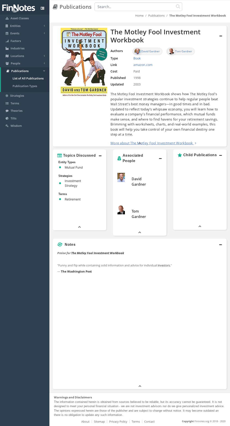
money (144, 104)
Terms (136, 421)
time (128, 134)
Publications (156, 15)
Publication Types (25, 86)
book (114, 129)
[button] (140, 86)
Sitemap (99, 421)
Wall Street (119, 104)
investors (164, 265)
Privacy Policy (118, 421)
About (85, 421)
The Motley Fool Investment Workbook (140, 94)
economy (175, 109)
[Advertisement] (204, 316)
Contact (149, 421)
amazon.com (143, 65)
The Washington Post (76, 271)
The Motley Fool (202, 94)
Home (139, 15)
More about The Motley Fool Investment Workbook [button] (152, 143)
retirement (195, 119)
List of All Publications (28, 78)
